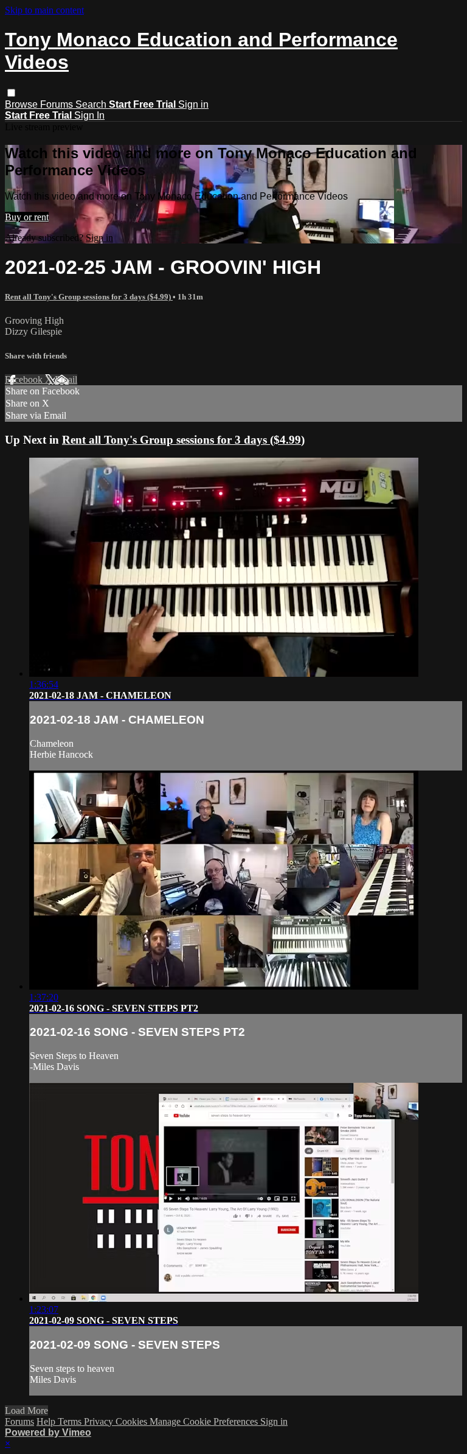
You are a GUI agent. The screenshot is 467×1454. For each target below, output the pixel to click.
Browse (22, 104)
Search (92, 104)
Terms (71, 1421)
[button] (11, 93)
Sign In (89, 115)
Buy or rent (27, 217)
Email (66, 379)
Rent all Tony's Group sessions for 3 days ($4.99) (89, 296)
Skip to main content (44, 10)
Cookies (133, 1421)
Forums (57, 104)
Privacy (100, 1421)
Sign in (193, 104)
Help (47, 1421)
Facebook (25, 379)
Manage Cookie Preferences (205, 1421)
